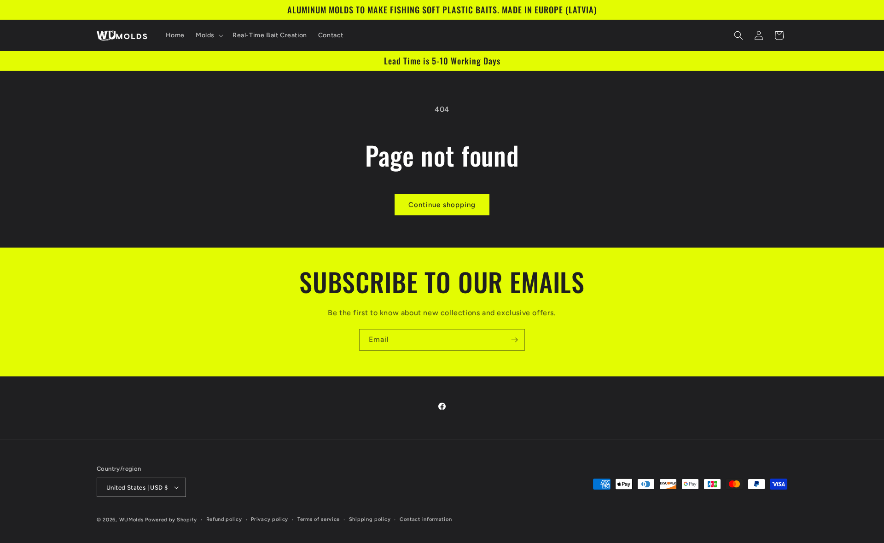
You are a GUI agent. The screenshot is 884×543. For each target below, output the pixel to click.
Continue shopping (442, 205)
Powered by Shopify (171, 520)
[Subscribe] (514, 340)
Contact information (426, 519)
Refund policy (224, 519)
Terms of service (318, 519)
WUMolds (131, 520)
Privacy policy (269, 519)
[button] (208, 35)
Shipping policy (370, 519)
